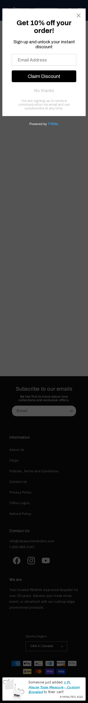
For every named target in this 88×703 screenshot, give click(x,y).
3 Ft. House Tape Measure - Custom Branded (54, 687)
